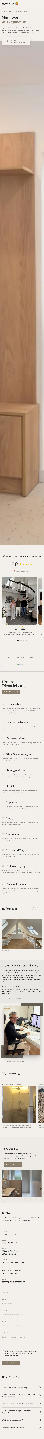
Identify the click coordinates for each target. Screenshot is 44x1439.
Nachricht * (6, 1332)
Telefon (5, 1310)
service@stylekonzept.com (13, 1282)
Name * (4, 1288)
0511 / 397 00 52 (9, 691)
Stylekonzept (8, 3)
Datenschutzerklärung (21, 1351)
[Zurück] (34, 908)
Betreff (4, 1321)
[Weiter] (39, 908)
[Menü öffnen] (40, 3)
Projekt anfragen (11, 1164)
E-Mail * (5, 1299)
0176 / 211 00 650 (9, 1243)
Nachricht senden (11, 1363)
